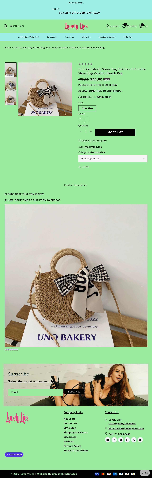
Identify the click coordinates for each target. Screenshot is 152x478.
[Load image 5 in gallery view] (11, 84)
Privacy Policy (72, 446)
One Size (87, 108)
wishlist (86, 140)
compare (101, 140)
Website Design (47, 474)
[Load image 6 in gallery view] (11, 98)
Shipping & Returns (76, 432)
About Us (69, 418)
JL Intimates (69, 474)
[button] (143, 26)
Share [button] (86, 166)
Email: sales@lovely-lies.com (126, 428)
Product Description (75, 184)
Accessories (97, 152)
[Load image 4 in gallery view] (11, 69)
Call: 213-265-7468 (119, 434)
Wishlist (69, 441)
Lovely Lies (27, 474)
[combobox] (30, 26)
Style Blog (70, 427)
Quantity (83, 125)
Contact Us (70, 423)
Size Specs (70, 437)
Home (8, 47)
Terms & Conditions (76, 450)
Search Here (5, 26)
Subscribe (74, 391)
